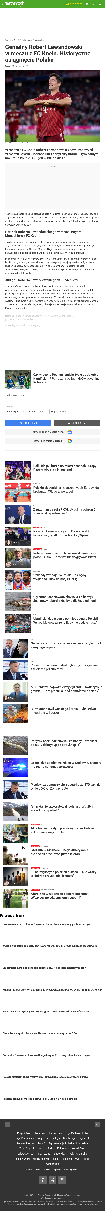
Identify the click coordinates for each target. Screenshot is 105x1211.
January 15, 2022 (36, 325)
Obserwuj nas (48, 431)
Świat (63, 411)
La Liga (56, 1138)
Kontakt (38, 1169)
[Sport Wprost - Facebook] (43, 1180)
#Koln (42, 316)
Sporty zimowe (41, 1158)
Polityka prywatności (71, 1169)
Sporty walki (23, 1158)
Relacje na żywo (71, 1158)
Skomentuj (79, 422)
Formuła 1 (39, 1148)
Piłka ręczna (43, 1153)
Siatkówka (59, 1153)
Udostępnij (30, 422)
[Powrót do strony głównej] (7, 1124)
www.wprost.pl (81, 1204)
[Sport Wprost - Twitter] (52, 1180)
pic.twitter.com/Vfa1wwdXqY (20, 319)
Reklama (47, 1169)
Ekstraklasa (55, 1133)
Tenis (56, 1158)
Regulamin (57, 1169)
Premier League (25, 1143)
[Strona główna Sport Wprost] (14, 4)
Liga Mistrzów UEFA (77, 1133)
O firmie (29, 1169)
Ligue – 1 (84, 1138)
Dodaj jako (48, 440)
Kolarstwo (63, 1148)
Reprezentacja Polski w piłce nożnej (68, 1143)
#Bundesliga (65, 316)
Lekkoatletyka (25, 1153)
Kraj (53, 411)
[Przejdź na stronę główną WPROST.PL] (2, 4)
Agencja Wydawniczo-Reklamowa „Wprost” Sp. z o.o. (59, 1195)
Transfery (24, 1148)
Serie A (41, 1143)
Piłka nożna (29, 411)
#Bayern (54, 316)
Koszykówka (79, 1148)
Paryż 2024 (23, 1133)
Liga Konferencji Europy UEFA (32, 1138)
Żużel (51, 1148)
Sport (43, 411)
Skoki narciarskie (77, 1153)
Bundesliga (12, 411)
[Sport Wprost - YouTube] (62, 1180)
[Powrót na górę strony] (97, 1124)
